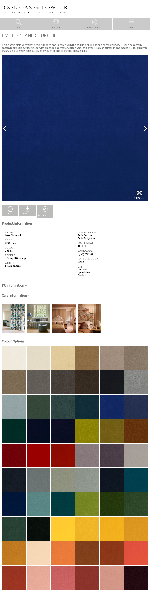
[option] (75, 128)
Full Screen (139, 198)
